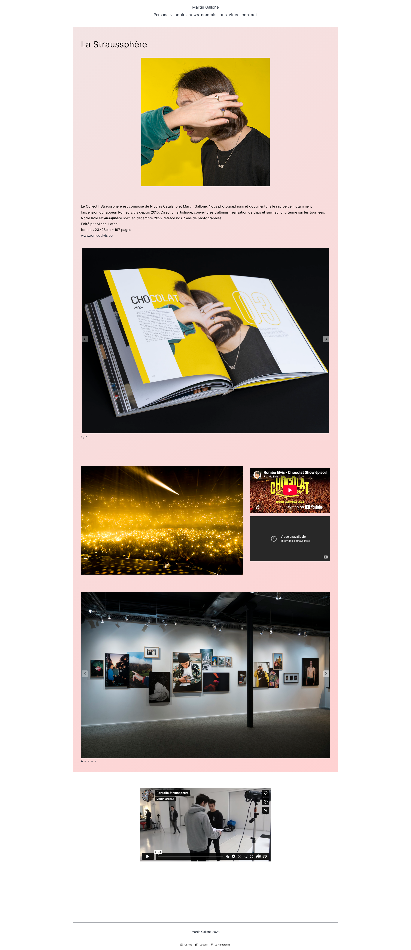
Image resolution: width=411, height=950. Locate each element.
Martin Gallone (205, 7)
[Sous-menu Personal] (171, 15)
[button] (326, 339)
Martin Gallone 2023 (206, 931)
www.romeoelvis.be (97, 235)
